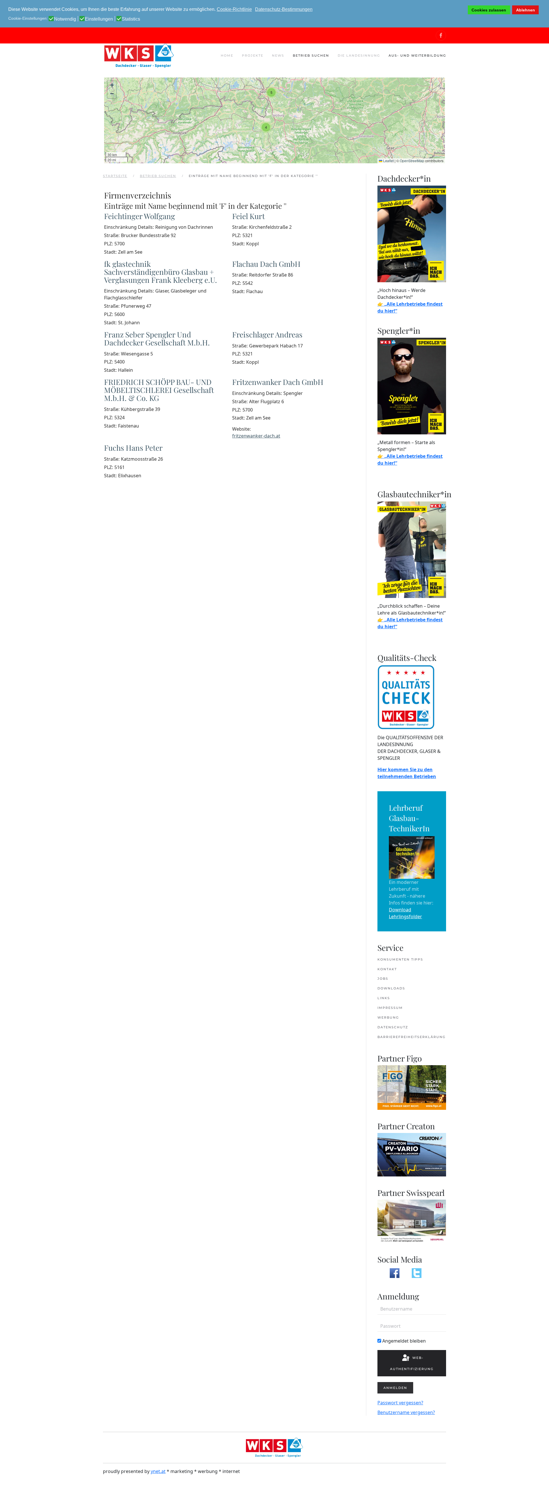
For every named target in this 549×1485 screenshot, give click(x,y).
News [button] (278, 55)
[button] (271, 92)
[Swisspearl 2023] (411, 1221)
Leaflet (388, 160)
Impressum (390, 1008)
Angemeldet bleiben (403, 1341)
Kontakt (387, 969)
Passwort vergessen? (400, 1402)
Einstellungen (99, 19)
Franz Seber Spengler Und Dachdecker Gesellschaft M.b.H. (157, 338)
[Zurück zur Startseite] (138, 55)
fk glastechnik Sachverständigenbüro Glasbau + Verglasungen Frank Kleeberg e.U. (160, 272)
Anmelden (395, 1388)
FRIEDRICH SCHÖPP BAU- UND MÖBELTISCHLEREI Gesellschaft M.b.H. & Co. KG (159, 390)
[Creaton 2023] (411, 1154)
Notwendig (65, 19)
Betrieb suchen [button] (311, 55)
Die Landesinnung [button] (359, 55)
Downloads (391, 988)
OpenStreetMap (412, 160)
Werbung (388, 1017)
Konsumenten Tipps (400, 959)
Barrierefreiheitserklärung (411, 1037)
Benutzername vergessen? (406, 1412)
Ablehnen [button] (525, 10)
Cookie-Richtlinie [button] (234, 9)
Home (227, 55)
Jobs (382, 979)
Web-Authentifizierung (411, 1363)
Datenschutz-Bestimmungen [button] (284, 9)
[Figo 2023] (411, 1087)
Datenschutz (392, 1027)
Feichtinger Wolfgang (139, 216)
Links (383, 998)
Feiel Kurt (248, 216)
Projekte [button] (252, 55)
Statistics (131, 19)
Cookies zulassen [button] (489, 10)
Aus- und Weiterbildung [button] (417, 55)
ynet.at (158, 1471)
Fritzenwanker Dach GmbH (277, 382)
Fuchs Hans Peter (133, 448)
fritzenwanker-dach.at (256, 436)
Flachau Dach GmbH (266, 264)
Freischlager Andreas (267, 334)
